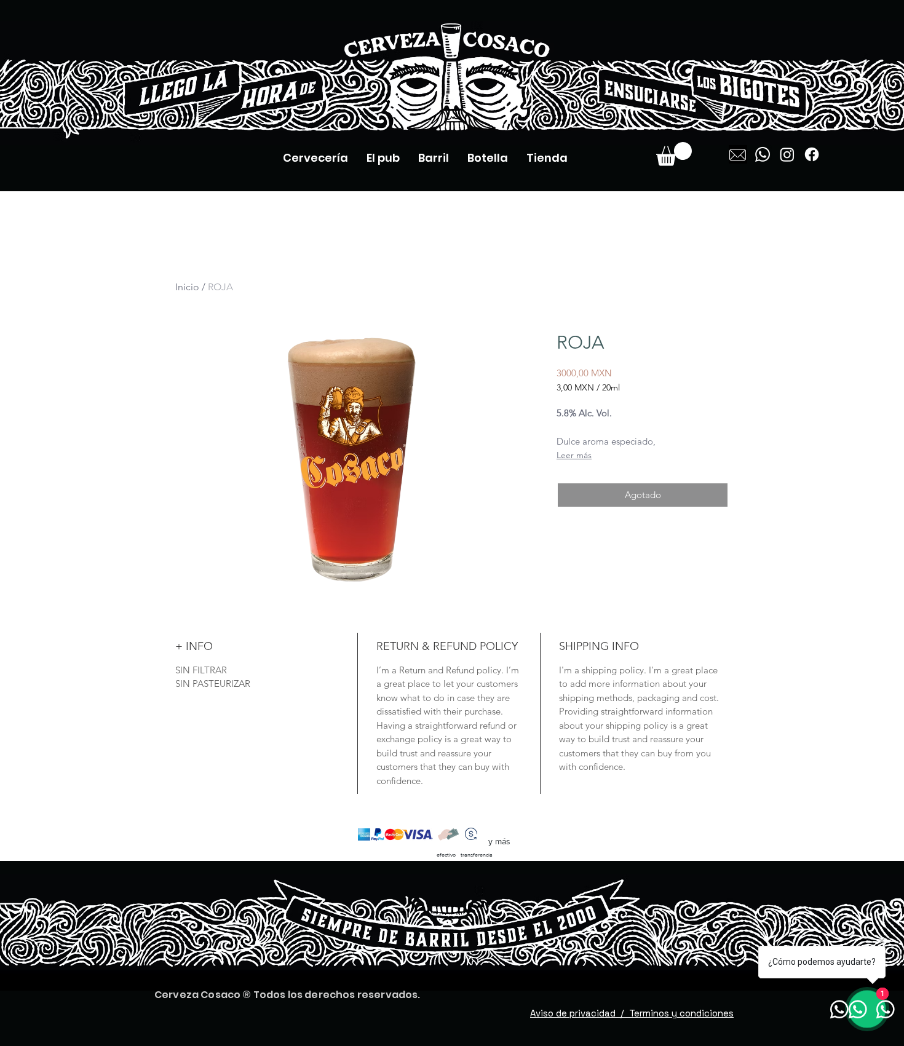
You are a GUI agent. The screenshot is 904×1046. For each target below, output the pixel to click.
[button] (674, 154)
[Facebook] (812, 154)
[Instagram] (787, 154)
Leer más (574, 455)
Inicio (187, 287)
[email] (738, 154)
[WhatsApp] (762, 154)
